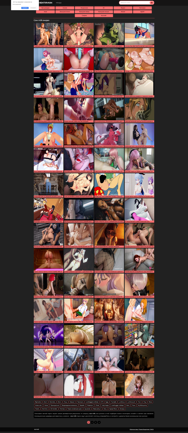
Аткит (45, 402)
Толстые (62, 409)
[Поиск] (152, 2)
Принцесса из (55, 405)
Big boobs (38, 402)
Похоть (37, 409)
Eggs (106, 402)
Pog (144, 402)
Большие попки (65, 11)
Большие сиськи (103, 11)
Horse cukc (38, 405)
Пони (133, 405)
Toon (139, 402)
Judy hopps (105, 405)
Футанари (142, 8)
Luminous (122, 402)
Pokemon (90, 405)
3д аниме (87, 409)
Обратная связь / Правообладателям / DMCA (142, 429)
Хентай (36, 429)
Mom (127, 405)
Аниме (65, 8)
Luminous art (131, 402)
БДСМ (142, 11)
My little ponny (142, 405)
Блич (59, 402)
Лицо (65, 402)
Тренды (58, 3)
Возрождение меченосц (69, 405)
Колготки (45, 409)
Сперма (84, 15)
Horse (46, 405)
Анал (45, 11)
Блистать (52, 402)
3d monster (53, 409)
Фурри (123, 8)
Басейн (82, 405)
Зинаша (122, 409)
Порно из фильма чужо (74, 409)
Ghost (97, 405)
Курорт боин (113, 409)
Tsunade (113, 402)
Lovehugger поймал (117, 405)
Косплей (103, 15)
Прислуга (80, 402)
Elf (102, 402)
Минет (123, 11)
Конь (105, 409)
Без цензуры (45, 8)
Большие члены (84, 11)
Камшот (72, 402)
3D (104, 8)
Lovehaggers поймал (92, 402)
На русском (84, 8)
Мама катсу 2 (97, 409)
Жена (150, 402)
